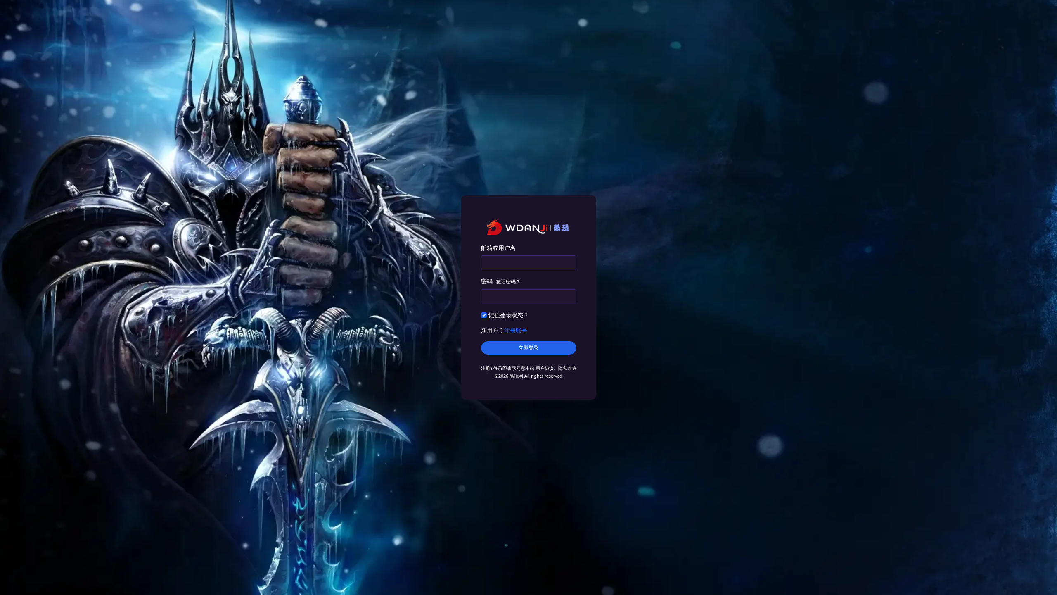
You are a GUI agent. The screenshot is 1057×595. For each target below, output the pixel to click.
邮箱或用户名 (498, 248)
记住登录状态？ (508, 315)
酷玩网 (516, 376)
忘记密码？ (508, 281)
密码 (501, 281)
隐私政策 (567, 368)
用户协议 (545, 368)
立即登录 (528, 348)
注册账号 (515, 330)
